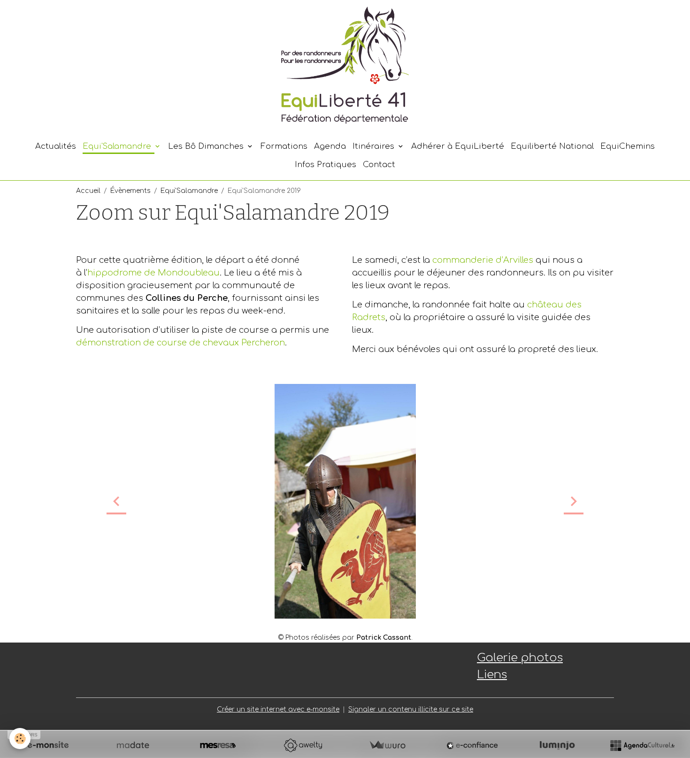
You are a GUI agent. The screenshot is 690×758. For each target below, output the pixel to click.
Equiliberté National (552, 146)
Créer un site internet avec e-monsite (278, 709)
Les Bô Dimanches (207, 146)
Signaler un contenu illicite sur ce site (410, 709)
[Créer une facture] (387, 745)
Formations (284, 146)
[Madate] (133, 745)
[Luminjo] (557, 745)
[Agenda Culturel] (642, 745)
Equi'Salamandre (118, 146)
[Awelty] (303, 745)
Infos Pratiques (325, 164)
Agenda (330, 146)
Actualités (55, 146)
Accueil (88, 190)
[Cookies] (20, 738)
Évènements (130, 190)
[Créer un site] (48, 745)
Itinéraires (375, 146)
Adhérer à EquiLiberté (457, 146)
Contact (379, 164)
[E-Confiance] (472, 745)
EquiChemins (627, 146)
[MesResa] (218, 745)
